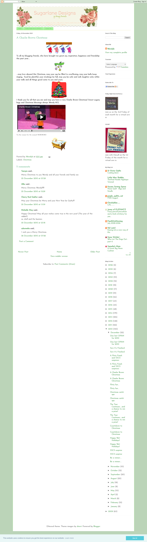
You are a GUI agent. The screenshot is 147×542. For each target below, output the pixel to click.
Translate (124, 67)
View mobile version (59, 256)
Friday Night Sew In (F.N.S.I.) (33, 28)
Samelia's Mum (114, 246)
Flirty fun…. (114, 385)
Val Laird (111, 228)
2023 (110, 277)
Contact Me (48, 28)
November (115, 467)
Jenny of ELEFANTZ (117, 210)
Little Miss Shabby (116, 178)
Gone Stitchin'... (114, 237)
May (113, 491)
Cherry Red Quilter (29, 197)
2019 (110, 293)
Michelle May (27, 210)
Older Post (95, 252)
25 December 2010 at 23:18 (33, 223)
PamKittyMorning (115, 221)
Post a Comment (26, 241)
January (114, 507)
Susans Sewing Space (117, 187)
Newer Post (23, 252)
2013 (110, 317)
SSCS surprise (116, 450)
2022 (110, 281)
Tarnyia (24, 171)
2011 (110, 325)
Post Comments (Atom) (65, 264)
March (114, 499)
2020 (111, 289)
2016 (110, 305)
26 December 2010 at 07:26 (33, 236)
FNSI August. (113, 198)
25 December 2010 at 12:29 (33, 192)
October (114, 471)
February (115, 503)
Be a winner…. (115, 458)
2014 (110, 313)
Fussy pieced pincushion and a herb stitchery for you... (117, 214)
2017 (110, 301)
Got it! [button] (135, 538)
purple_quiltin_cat (115, 196)
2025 (110, 269)
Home (19, 28)
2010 (110, 329)
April (113, 495)
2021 (110, 285)
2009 (111, 512)
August (114, 479)
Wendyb (110, 49)
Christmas (27, 160)
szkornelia (25, 229)
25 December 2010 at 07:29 (33, 179)
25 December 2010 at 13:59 (33, 205)
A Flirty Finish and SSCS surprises (116, 358)
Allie (23, 184)
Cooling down (113, 173)
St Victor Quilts (114, 171)
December (115, 333)
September (116, 475)
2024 (110, 273)
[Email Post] (49, 157)
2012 (110, 321)
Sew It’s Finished (117, 348)
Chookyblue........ (114, 203)
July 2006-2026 (114, 223)
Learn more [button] (69, 538)
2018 (110, 297)
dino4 (79, 526)
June (113, 487)
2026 (110, 265)
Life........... (111, 205)
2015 (110, 309)
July (113, 483)
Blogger (96, 526)
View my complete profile (116, 53)
